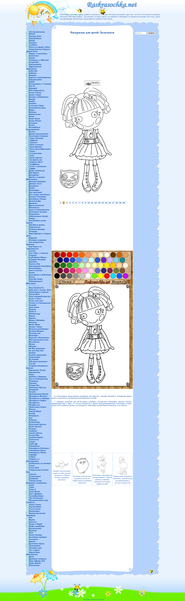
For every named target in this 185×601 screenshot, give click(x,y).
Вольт (32, 131)
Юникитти (34, 565)
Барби (32, 82)
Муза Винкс (34, 342)
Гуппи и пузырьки (37, 166)
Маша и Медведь (37, 320)
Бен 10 (32, 86)
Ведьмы (32, 112)
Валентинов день (37, 108)
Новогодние (34, 357)
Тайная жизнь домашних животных (36, 482)
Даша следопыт (37, 171)
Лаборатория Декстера (34, 282)
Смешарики (34, 446)
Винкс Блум (34, 118)
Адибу (32, 40)
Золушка (33, 231)
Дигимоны (34, 186)
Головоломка (35, 153)
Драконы (33, 203)
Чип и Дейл (34, 550)
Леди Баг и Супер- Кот (40, 290)
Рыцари (32, 429)
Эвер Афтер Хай (37, 561)
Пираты (33, 383)
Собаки (32, 457)
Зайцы (32, 218)
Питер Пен (34, 385)
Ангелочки (34, 56)
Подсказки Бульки (37, 387)
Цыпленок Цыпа (36, 543)
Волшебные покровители (33, 128)
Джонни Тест (35, 184)
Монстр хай (34, 333)
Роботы (33, 420)
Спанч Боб (34, 468)
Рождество (34, 422)
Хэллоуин (33, 539)
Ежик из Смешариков (39, 210)
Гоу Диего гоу (35, 160)
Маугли (32, 318)
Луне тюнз (34, 307)
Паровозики (34, 372)
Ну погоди (34, 359)
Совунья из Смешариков (32, 460)
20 (124, 203)
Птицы (32, 409)
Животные (34, 214)
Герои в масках (36, 145)
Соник (32, 465)
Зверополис (34, 227)
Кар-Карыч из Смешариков (34, 247)
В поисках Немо (36, 105)
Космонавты (35, 268)
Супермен (33, 478)
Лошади (32, 305)
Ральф (32, 413)
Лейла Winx (34, 294)
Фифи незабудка (37, 526)
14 (103, 203)
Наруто (32, 346)
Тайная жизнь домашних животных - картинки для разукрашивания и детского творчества (122, 479)
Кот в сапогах (36, 270)
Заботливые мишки (38, 216)
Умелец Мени (35, 507)
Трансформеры (36, 496)
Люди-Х (32, 311)
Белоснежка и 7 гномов (40, 84)
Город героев (35, 158)
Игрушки (33, 238)
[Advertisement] (92, 57)
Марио (32, 316)
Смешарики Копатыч (39, 448)
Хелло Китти (35, 535)
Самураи (33, 431)
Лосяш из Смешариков (40, 303)
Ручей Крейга (35, 426)
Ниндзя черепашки (38, 355)
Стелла (32, 474)
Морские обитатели (39, 337)
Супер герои (35, 476)
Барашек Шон (35, 79)
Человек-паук (35, 548)
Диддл (32, 188)
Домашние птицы (37, 199)
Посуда (32, 392)
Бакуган (32, 75)
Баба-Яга (33, 71)
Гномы (32, 151)
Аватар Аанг (35, 36)
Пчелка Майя (35, 411)
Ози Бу (32, 363)
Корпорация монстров (40, 266)
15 (106, 203)
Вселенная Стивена (38, 136)
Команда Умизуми (37, 259)
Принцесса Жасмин (38, 396)
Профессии (34, 405)
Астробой (34, 62)
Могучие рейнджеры (39, 329)
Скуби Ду (33, 444)
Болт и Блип (35, 92)
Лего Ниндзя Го (36, 288)
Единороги (34, 207)
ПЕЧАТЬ (95, 83)
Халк (31, 533)
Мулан (32, 344)
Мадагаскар (34, 314)
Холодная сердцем (38, 537)
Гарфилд (33, 140)
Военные (33, 123)
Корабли (33, 262)
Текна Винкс (34, 491)
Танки (31, 485)
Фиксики (33, 522)
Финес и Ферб (35, 524)
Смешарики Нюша (37, 452)
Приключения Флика (38, 394)
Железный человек (38, 212)
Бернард (33, 88)
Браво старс (35, 95)
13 (99, 203)
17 (113, 203)
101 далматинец (37, 32)
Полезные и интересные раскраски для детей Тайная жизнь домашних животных (82, 479)
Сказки (32, 442)
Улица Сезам (35, 504)
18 (117, 203)
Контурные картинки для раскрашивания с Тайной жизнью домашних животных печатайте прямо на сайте (102, 479)
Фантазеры (34, 511)
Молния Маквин (36, 331)
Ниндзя (32, 353)
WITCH (32, 34)
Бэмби (32, 101)
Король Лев (34, 264)
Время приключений (38, 134)
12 (96, 203)
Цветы (32, 541)
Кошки (32, 272)
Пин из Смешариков (38, 379)
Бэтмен (32, 103)
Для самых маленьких (39, 194)
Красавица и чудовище (40, 275)
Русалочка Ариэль (37, 424)
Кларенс (33, 255)
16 (110, 203)
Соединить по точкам (40, 463)
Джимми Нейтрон (37, 181)
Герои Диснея (35, 147)
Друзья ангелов (36, 205)
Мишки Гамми (35, 327)
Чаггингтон (34, 546)
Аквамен (33, 43)
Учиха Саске (34, 509)
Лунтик (32, 309)
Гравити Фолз (36, 162)
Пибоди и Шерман (37, 377)
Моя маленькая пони (38, 340)
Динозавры (34, 190)
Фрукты (33, 530)
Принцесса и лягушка (39, 398)
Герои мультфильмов (39, 149)
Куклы (32, 277)
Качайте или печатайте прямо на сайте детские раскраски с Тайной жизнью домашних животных (62, 475)
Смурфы (33, 455)
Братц (32, 99)
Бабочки (33, 73)
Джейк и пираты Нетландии (35, 178)
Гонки (31, 155)
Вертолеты (35, 114)
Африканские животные (34, 67)
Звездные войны (37, 225)
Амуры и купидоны (38, 53)
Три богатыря (36, 498)
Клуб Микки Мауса (37, 257)
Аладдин (33, 45)
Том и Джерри (35, 494)
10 (89, 203)
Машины (33, 322)
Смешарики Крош (37, 450)
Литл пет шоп (36, 301)
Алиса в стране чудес (39, 47)
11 (92, 203)
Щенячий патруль (37, 559)
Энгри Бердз (35, 563)
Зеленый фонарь (37, 229)
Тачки (31, 487)
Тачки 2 (32, 489)
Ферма (32, 520)
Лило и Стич (35, 298)
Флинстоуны (35, 528)
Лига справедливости (40, 296)
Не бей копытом (37, 348)
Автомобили (35, 38)
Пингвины (33, 381)
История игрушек (37, 240)
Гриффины (34, 164)
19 (120, 203)
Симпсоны (34, 439)
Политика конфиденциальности (93, 599)
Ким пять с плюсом (38, 253)
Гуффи (32, 168)
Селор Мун (34, 435)
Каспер (32, 251)
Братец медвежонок (38, 97)
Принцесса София (37, 400)
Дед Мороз (34, 173)
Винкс (31, 116)
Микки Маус (34, 324)
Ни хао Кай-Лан (36, 350)
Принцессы (34, 403)
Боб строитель (36, 90)
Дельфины (34, 175)
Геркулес (33, 142)
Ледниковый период (38, 292)
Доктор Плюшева (37, 197)
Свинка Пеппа (35, 433)
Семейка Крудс (36, 437)
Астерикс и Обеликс (39, 60)
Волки (32, 125)
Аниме (32, 58)
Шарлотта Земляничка (33, 553)
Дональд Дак (35, 201)
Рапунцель (34, 416)
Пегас (31, 374)
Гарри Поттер (36, 138)
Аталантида (35, 64)
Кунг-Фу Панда (36, 279)
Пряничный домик (37, 407)
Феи (31, 517)
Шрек (31, 556)
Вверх (32, 110)
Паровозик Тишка (37, 370)
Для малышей (35, 192)
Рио (30, 418)
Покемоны (34, 390)
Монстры (33, 335)
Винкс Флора (35, 121)
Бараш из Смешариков (40, 77)
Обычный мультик (38, 361)
